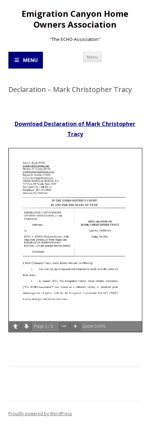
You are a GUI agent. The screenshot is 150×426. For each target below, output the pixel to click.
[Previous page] (15, 326)
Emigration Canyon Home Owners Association (75, 19)
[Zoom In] (75, 326)
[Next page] (26, 326)
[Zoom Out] (64, 326)
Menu (92, 56)
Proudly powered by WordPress (40, 414)
